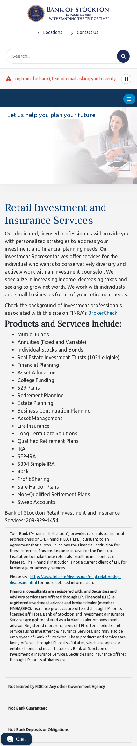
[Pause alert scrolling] (126, 79)
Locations (52, 32)
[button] (16, 739)
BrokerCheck (102, 313)
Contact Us (87, 32)
